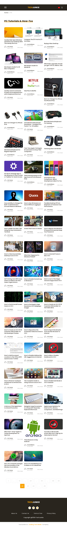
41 (28, 486)
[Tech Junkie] (33, 8)
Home (6, 13)
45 (45, 486)
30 (42, 481)
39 (59, 481)
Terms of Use (38, 513)
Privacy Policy (51, 513)
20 (31, 481)
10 (19, 481)
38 (53, 481)
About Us (14, 513)
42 (33, 486)
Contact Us (25, 513)
